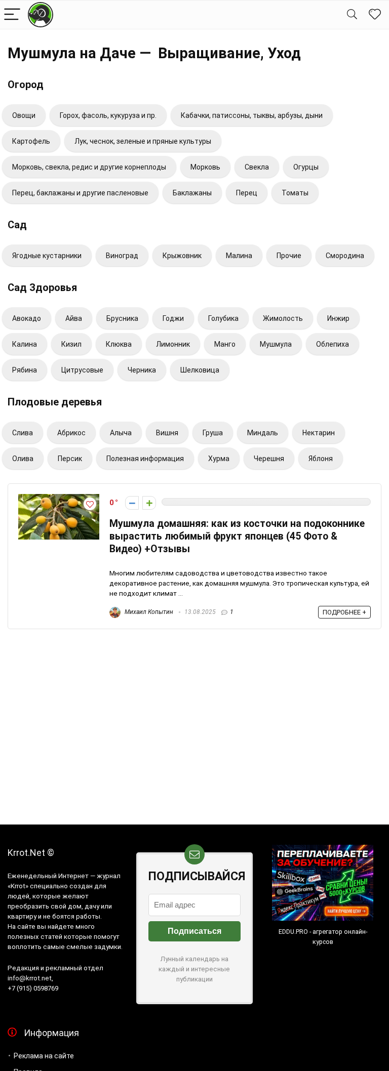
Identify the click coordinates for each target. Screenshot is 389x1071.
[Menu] (12, 15)
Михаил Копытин (148, 611)
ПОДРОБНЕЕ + (344, 612)
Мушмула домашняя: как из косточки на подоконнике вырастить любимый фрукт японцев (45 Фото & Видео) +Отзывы (237, 536)
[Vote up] (149, 503)
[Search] (352, 15)
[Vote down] (132, 503)
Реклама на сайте (44, 1056)
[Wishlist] (375, 14)
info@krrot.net (30, 978)
